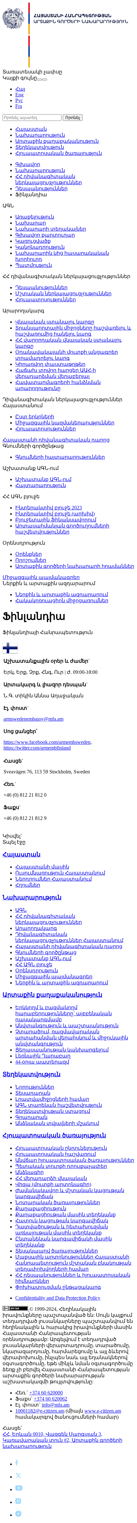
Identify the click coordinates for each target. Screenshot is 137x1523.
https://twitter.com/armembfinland (37, 748)
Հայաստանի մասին (42, 867)
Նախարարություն (40, 135)
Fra (18, 106)
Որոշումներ (30, 560)
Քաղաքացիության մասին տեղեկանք (65, 1214)
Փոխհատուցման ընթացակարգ (58, 1287)
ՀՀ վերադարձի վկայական (51, 1178)
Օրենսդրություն (36, 970)
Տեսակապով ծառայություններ (56, 1251)
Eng (19, 94)
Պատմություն (33, 265)
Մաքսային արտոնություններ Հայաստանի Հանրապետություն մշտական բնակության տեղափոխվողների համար (73, 1263)
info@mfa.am (55, 1405)
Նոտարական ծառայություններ (57, 1202)
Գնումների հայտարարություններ (60, 457)
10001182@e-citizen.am (39, 1411)
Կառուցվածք (33, 241)
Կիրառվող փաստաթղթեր (50, 364)
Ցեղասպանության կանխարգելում (62, 1049)
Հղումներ (27, 885)
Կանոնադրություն (40, 247)
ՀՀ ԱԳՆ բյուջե (33, 964)
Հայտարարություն (40, 485)
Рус (19, 100)
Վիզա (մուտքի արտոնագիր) (53, 1184)
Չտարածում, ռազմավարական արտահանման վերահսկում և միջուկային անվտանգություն (71, 1037)
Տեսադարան (32, 1093)
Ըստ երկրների (34, 416)
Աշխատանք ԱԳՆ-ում (43, 479)
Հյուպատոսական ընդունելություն (61, 1148)
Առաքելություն (34, 217)
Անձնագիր (29, 1172)
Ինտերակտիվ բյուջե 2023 (48, 507)
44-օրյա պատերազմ (42, 1062)
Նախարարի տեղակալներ (50, 229)
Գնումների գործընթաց (45, 952)
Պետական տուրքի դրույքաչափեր (61, 1166)
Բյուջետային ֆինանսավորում (55, 519)
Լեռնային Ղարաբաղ (42, 1055)
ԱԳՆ (21, 910)
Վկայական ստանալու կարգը (54, 322)
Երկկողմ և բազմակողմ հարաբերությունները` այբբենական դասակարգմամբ (63, 1013)
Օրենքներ (28, 554)
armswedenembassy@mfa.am (33, 719)
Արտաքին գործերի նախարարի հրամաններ (74, 566)
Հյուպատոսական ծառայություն (58, 153)
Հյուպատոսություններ (45, 299)
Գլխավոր (27, 164)
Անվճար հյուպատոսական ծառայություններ (74, 1160)
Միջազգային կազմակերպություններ (64, 422)
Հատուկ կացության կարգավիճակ (61, 1220)
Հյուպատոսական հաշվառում (55, 1154)
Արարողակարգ (36, 928)
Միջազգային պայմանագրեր (41, 577)
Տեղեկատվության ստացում (52, 1111)
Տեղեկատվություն (39, 147)
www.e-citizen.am (102, 1411)
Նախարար (30, 223)
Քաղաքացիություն (40, 1208)
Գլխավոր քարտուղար (45, 235)
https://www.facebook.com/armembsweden (47, 742)
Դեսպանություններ (41, 188)
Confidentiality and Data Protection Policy (57, 1298)
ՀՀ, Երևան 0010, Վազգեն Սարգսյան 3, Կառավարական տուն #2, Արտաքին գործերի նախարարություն (62, 1440)
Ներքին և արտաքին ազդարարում (61, 594)
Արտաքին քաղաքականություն (57, 141)
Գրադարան (31, 1117)
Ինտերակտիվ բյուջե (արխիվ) (55, 513)
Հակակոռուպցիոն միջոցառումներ (61, 600)
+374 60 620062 (50, 1398)
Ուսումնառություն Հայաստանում (60, 873)
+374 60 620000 (46, 1392)
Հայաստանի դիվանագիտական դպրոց (56, 440)
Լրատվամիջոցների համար (52, 1099)
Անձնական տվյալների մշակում (57, 1123)
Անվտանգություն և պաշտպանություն (67, 1025)
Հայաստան (31, 129)
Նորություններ (34, 1087)
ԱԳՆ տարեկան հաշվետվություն (58, 1105)
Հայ (20, 89)
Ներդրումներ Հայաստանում (53, 879)
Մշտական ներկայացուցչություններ (63, 293)
